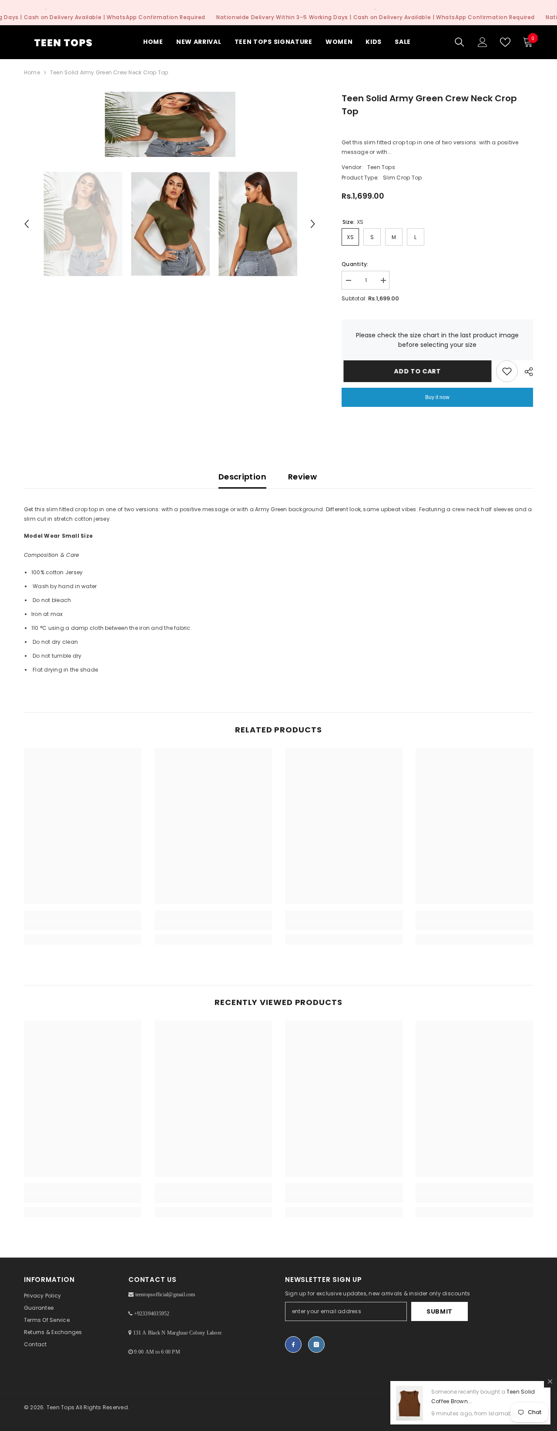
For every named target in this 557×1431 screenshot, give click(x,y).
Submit (439, 1311)
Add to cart (415, 371)
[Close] (550, 1381)
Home (32, 72)
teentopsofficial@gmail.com (165, 1294)
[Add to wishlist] (507, 371)
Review (302, 476)
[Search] (459, 42)
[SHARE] (525, 371)
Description (242, 476)
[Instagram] (316, 1344)
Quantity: (355, 264)
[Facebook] (293, 1344)
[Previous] (26, 223)
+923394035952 (152, 1313)
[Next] (312, 223)
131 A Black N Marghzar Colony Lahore (177, 1332)
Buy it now (437, 397)
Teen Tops (381, 167)
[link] (82, 925)
